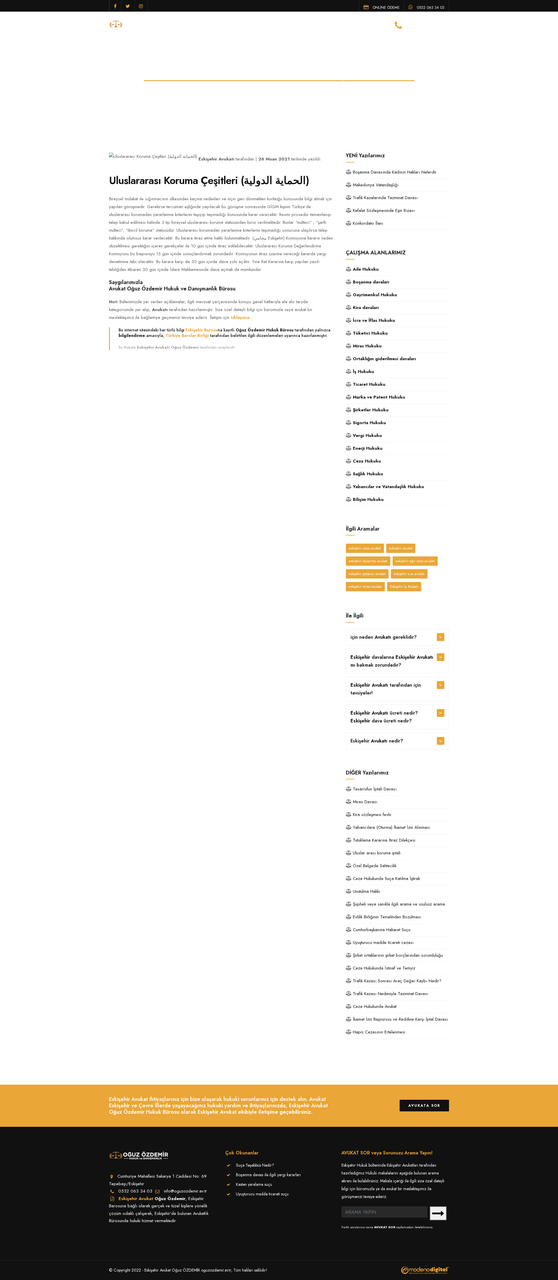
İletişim (382, 24)
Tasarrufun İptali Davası (373, 789)
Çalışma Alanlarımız (292, 24)
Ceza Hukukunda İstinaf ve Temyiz (383, 968)
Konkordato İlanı (367, 223)
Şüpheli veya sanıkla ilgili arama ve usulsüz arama (398, 904)
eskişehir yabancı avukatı (367, 573)
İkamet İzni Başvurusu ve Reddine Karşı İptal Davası (399, 1019)
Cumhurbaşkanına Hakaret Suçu (380, 929)
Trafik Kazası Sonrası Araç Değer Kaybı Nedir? (396, 981)
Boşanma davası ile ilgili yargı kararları (268, 1175)
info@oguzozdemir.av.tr (185, 1191)
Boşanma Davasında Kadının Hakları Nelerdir (394, 172)
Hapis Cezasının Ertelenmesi (378, 1032)
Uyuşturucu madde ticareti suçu (262, 1194)
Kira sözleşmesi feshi (371, 814)
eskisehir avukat (400, 548)
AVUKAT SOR (384, 1227)
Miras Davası (364, 802)
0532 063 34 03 (430, 7)
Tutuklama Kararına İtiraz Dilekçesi (383, 840)
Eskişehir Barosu (201, 330)
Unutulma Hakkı (365, 891)
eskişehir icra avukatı (409, 573)
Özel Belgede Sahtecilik (373, 866)
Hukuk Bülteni (337, 24)
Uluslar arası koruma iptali (375, 853)
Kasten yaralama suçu (254, 1184)
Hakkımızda (225, 24)
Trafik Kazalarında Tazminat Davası (384, 197)
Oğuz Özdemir (170, 1198)
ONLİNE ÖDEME (385, 7)
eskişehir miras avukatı (365, 586)
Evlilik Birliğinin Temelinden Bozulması (386, 917)
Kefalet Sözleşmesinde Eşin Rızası (383, 210)
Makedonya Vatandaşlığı (374, 185)
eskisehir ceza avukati (365, 548)
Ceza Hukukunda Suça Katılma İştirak (385, 878)
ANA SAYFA (195, 24)
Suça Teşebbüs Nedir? (255, 1165)
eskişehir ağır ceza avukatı (415, 561)
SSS (363, 24)
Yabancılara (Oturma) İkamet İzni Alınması (390, 827)
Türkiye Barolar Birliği (187, 335)
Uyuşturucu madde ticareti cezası (382, 942)
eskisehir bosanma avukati (368, 561)
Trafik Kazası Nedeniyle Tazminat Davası (389, 993)
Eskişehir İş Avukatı (404, 586)
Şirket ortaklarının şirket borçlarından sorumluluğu (397, 955)
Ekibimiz (254, 24)
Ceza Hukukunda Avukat (373, 1006)
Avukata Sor (424, 1105)
